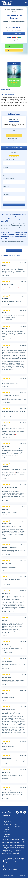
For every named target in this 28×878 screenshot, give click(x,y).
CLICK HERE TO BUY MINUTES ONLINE (14, 33)
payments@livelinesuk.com (11, 869)
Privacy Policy (22, 875)
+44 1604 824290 (9, 866)
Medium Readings (8, 831)
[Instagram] (24, 813)
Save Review (14, 205)
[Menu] (26, 3)
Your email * (13, 171)
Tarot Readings (8, 824)
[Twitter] (21, 813)
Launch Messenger (15, 50)
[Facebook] (17, 813)
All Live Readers (14, 46)
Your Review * (6, 194)
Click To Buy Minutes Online (14, 135)
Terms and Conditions (7, 875)
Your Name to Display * (8, 159)
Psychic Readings (8, 822)
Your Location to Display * (9, 178)
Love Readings (18, 822)
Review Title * (6, 186)
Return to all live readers (14, 250)
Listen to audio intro (9, 94)
